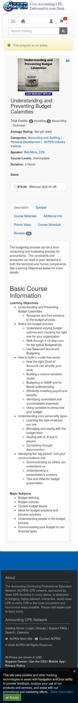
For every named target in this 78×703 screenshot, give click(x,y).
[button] (67, 60)
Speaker (41, 207)
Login (30, 628)
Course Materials (25, 216)
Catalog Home (14, 628)
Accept (14, 697)
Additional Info (52, 216)
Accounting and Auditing (44, 137)
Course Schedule (49, 224)
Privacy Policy (15, 665)
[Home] (23, 21)
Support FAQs (58, 628)
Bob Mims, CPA (34, 152)
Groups (41, 628)
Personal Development (26, 142)
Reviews (22, 233)
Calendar (23, 632)
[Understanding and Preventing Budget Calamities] (38, 74)
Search (10, 632)
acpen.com (64, 607)
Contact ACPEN (50, 638)
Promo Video (22, 224)
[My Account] (51, 21)
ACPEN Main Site (21, 638)
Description (21, 207)
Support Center (16, 661)
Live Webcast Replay (38, 93)
